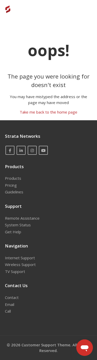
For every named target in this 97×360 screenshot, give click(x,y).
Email (9, 304)
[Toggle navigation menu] (64, 9)
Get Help (13, 231)
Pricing (11, 185)
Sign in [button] (81, 9)
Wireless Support (20, 264)
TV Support (15, 271)
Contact (12, 297)
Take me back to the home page (48, 112)
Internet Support (20, 257)
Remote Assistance (22, 218)
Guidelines (14, 191)
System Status (18, 224)
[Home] (15, 9)
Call (8, 311)
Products (13, 178)
